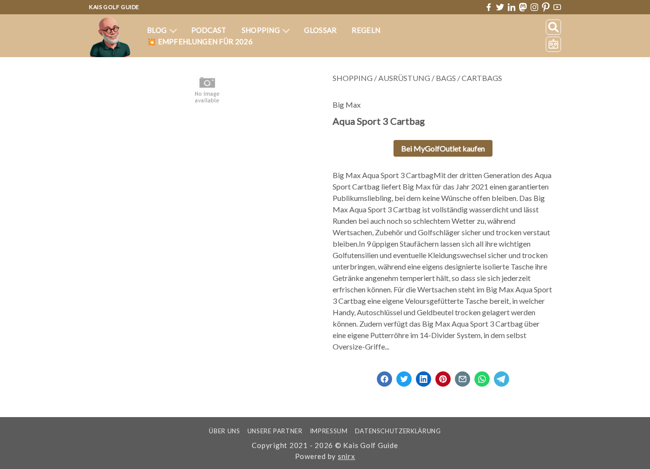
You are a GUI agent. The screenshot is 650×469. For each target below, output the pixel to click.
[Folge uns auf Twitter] (500, 7)
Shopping (262, 30)
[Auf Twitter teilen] (404, 375)
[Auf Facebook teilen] (384, 375)
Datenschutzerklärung (398, 431)
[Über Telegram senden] (501, 375)
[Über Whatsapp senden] (482, 375)
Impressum (329, 431)
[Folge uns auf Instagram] (534, 7)
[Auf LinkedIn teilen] (423, 375)
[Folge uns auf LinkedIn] (511, 7)
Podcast (209, 30)
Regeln (366, 30)
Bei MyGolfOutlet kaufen (443, 148)
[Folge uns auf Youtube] (557, 7)
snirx (346, 456)
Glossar (320, 30)
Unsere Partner (275, 431)
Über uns (224, 431)
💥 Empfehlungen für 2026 (200, 41)
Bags (446, 77)
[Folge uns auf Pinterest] (546, 7)
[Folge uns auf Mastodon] (523, 7)
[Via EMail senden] (462, 375)
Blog (157, 30)
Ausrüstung (404, 77)
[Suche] (553, 27)
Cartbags (482, 77)
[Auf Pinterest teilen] (443, 375)
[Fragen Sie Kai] (553, 44)
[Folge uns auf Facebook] (488, 7)
